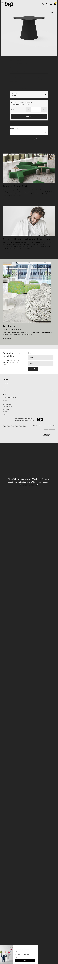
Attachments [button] (13, 133)
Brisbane (5, 411)
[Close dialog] (36, 946)
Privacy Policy (46, 429)
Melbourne (6, 409)
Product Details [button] (14, 128)
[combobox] (34, 353)
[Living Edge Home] (9, 4)
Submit (33, 369)
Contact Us (6, 400)
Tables (11, 60)
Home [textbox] (30, 353)
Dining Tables (18, 60)
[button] (29, 94)
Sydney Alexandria (7, 404)
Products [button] (5, 379)
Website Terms (52, 429)
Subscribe (25, 960)
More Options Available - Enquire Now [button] (18, 123)
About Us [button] (5, 383)
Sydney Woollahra (7, 406)
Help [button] (4, 391)
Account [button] (5, 387)
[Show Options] (34, 957)
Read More (7, 199)
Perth (4, 414)
